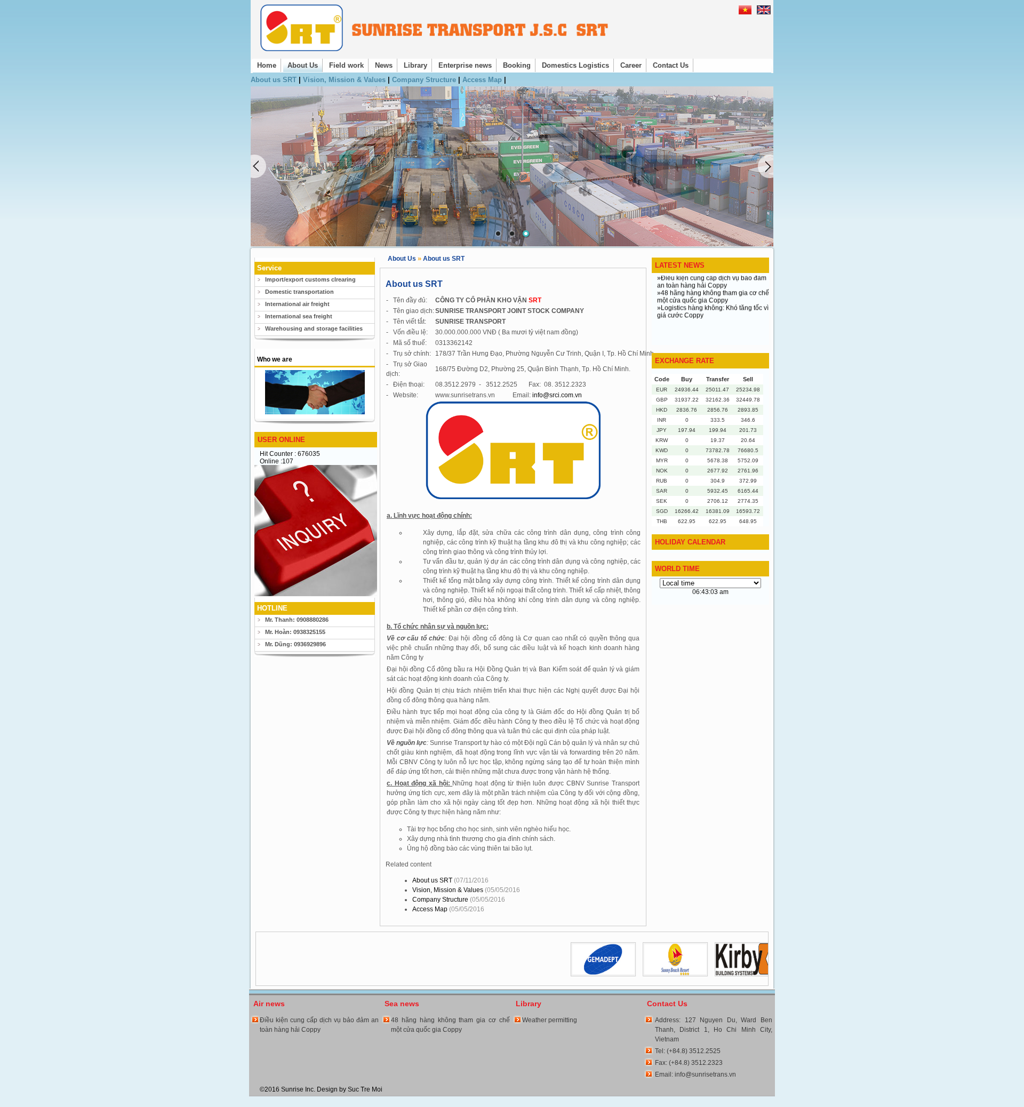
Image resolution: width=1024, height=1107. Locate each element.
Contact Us (671, 65)
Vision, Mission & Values (345, 80)
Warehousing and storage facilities (314, 328)
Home (266, 65)
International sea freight (298, 316)
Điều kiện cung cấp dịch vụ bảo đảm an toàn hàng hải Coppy (319, 1024)
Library (415, 65)
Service (269, 268)
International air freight (297, 304)
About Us (302, 65)
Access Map (483, 80)
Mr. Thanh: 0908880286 (297, 619)
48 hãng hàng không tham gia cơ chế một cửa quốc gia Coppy (450, 1024)
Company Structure (425, 80)
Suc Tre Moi (365, 1089)
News (384, 65)
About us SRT (275, 80)
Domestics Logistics (575, 65)
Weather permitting (549, 1020)
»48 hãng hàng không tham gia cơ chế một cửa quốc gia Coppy (713, 281)
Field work (346, 65)
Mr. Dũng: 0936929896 (295, 644)
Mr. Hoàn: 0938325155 (295, 632)
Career (631, 65)
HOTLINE (272, 608)
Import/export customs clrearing (310, 279)
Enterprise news (465, 65)
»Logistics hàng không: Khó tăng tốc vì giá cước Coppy (713, 296)
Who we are (274, 359)
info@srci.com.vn (557, 395)
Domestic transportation (299, 291)
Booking (517, 65)
